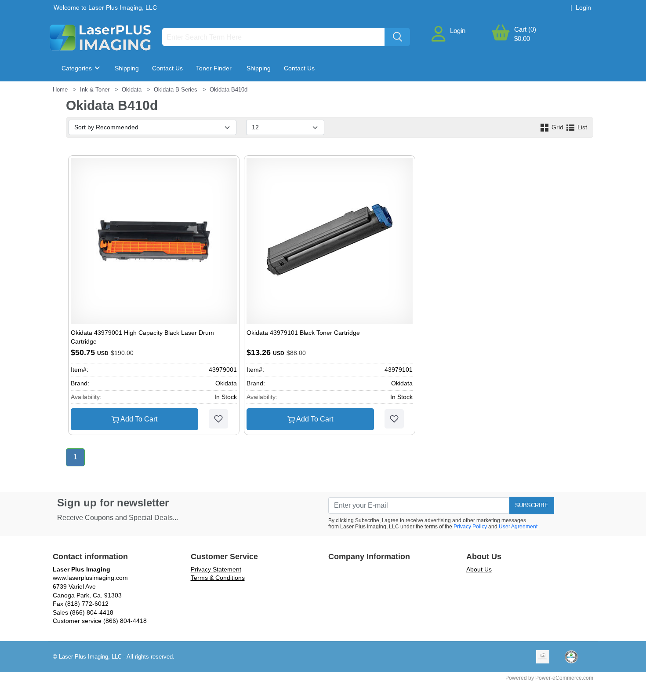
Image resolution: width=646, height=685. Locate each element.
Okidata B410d (228, 89)
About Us (479, 569)
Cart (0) (525, 29)
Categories (78, 68)
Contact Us (167, 68)
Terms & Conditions (218, 577)
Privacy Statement (216, 569)
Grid (557, 127)
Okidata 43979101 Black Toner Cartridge (303, 332)
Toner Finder (214, 68)
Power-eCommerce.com (564, 678)
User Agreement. (519, 527)
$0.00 (522, 38)
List (581, 127)
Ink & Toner (94, 89)
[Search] (397, 37)
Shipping (127, 68)
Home (60, 89)
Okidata (132, 89)
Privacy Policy (470, 527)
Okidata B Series (175, 89)
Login (457, 30)
